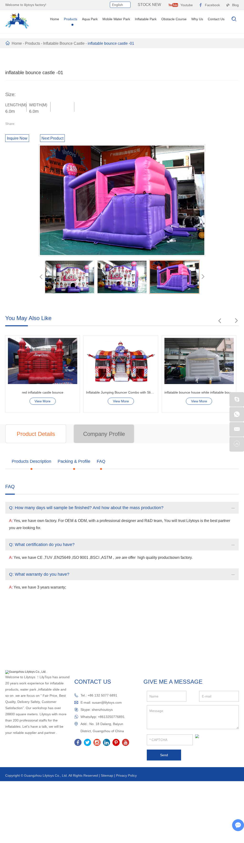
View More (43, 401)
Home (54, 19)
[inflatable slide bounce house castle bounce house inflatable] (199, 361)
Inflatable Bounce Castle (64, 43)
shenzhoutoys (102, 709)
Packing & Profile (74, 461)
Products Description (31, 461)
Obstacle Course (174, 19)
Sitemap (107, 775)
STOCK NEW (149, 5)
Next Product (52, 138)
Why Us (197, 19)
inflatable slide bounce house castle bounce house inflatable (199, 392)
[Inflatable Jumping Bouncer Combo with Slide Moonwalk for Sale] (42, 361)
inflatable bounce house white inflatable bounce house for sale (121, 392)
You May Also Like (28, 318)
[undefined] (122, 200)
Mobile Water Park (116, 19)
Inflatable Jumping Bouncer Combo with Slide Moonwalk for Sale (42, 392)
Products (70, 19)
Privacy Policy (126, 775)
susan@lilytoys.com (107, 702)
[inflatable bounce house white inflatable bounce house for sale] (121, 361)
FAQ (101, 461)
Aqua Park (90, 19)
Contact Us (216, 19)
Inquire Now (17, 138)
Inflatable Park (146, 19)
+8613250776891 (111, 717)
